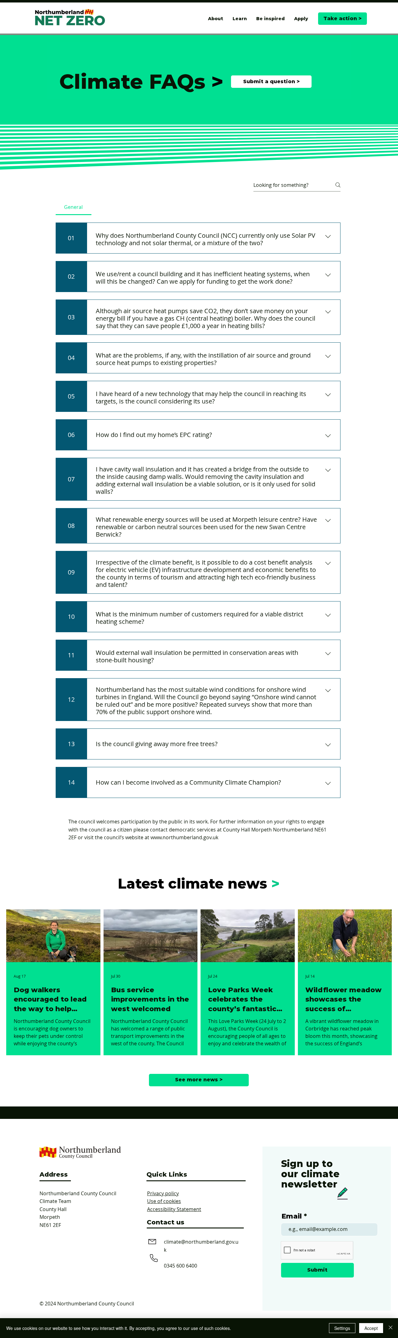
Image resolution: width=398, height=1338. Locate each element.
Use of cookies (164, 1201)
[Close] (390, 1328)
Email (291, 1216)
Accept (371, 1328)
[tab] (73, 207)
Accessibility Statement (174, 1209)
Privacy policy (163, 1193)
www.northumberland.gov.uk (184, 837)
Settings (342, 1328)
